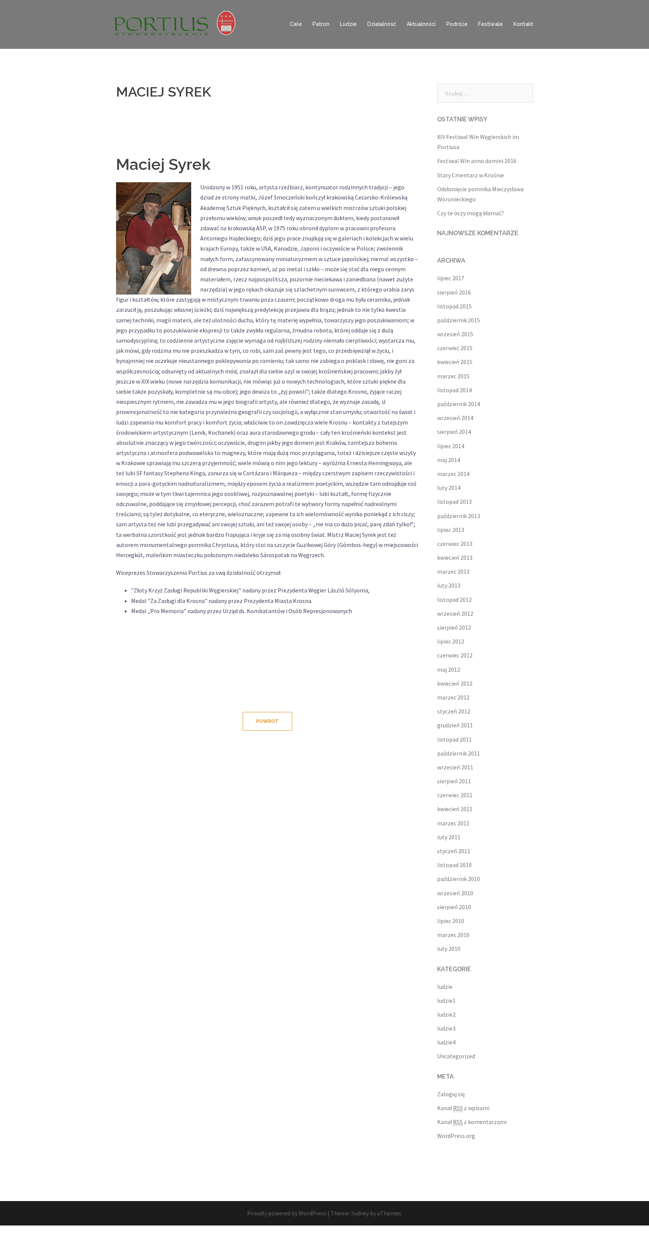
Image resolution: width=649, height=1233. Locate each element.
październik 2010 (458, 878)
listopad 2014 (454, 390)
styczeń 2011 (453, 851)
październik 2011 (458, 753)
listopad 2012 (454, 599)
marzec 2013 (453, 571)
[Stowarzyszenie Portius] (178, 23)
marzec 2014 (453, 473)
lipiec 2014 (450, 446)
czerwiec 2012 (454, 655)
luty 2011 (448, 837)
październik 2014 (458, 404)
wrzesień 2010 (455, 893)
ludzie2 (446, 1014)
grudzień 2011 (455, 725)
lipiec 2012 (450, 641)
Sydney (360, 1213)
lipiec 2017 (450, 278)
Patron (320, 24)
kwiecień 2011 (454, 809)
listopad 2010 (454, 865)
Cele (296, 24)
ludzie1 (446, 1000)
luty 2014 (448, 487)
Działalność (381, 24)
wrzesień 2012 (455, 613)
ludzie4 (446, 1042)
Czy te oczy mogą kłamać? (470, 213)
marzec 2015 (453, 376)
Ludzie (348, 24)
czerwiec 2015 (454, 348)
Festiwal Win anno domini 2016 (476, 161)
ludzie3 (446, 1028)
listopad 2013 (454, 501)
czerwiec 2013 (454, 543)
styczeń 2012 (453, 711)
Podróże (457, 24)
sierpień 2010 (454, 907)
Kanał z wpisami (463, 1108)
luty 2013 (448, 585)
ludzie (445, 986)
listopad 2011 (454, 739)
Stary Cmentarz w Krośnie (470, 175)
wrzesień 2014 (455, 418)
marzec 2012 (453, 697)
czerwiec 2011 (454, 795)
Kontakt (523, 24)
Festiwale (490, 24)
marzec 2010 (453, 934)
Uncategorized (456, 1056)
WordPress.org (456, 1135)
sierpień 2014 (454, 431)
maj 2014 (448, 460)
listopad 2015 (454, 306)
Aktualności (421, 24)
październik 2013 (458, 516)
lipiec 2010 (450, 921)
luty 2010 (448, 948)
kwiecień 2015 (454, 362)
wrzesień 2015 (455, 334)
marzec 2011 (453, 823)
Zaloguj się (451, 1094)
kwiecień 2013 (454, 557)
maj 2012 (448, 669)
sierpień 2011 (454, 781)
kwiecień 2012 (454, 683)
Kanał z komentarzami (472, 1122)
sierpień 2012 (454, 627)
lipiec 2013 (450, 529)
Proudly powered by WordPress (286, 1213)
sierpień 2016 (454, 292)
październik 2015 (458, 320)
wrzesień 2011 (455, 767)
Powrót (267, 721)
